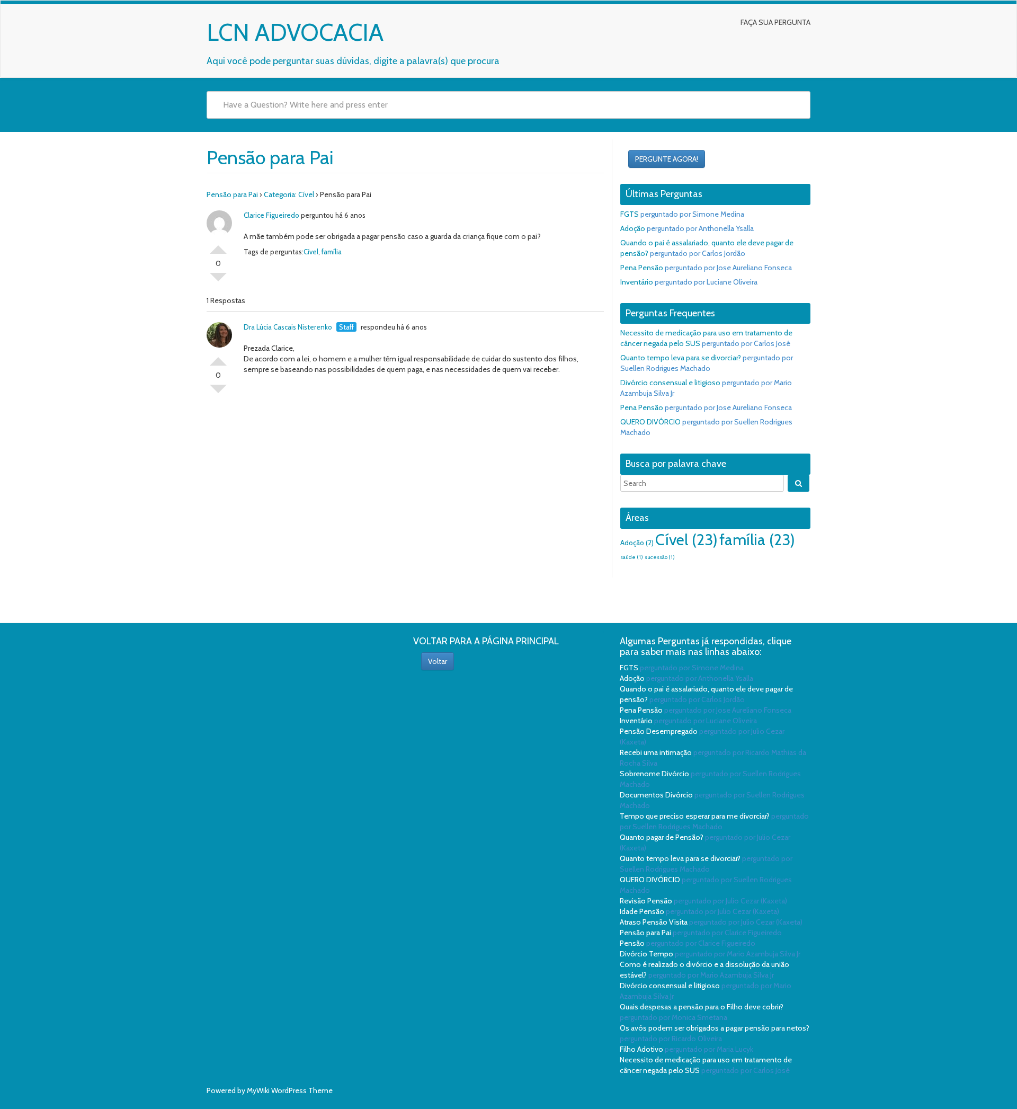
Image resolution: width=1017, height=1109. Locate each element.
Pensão (632, 943)
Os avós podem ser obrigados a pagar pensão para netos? (714, 1028)
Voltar (437, 661)
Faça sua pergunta (775, 22)
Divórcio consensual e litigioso (670, 382)
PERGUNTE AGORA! (666, 159)
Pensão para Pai (232, 194)
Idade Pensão (642, 911)
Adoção (632, 228)
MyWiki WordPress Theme (290, 1090)
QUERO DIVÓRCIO (650, 422)
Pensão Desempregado (659, 731)
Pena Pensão (641, 267)
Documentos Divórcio (656, 795)
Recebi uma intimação (656, 752)
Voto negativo (218, 281)
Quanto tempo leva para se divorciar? (680, 357)
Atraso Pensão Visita (654, 922)
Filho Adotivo (641, 1049)
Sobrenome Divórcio (654, 773)
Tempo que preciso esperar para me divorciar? (695, 816)
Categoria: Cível (289, 194)
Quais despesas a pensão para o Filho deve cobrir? (701, 1007)
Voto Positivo (218, 245)
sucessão (660, 557)
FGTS (629, 214)
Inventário (636, 282)
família (332, 251)
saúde (631, 557)
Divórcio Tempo (646, 954)
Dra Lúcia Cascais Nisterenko (288, 327)
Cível (311, 251)
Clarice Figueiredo (271, 215)
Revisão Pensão (646, 901)
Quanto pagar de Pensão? (661, 837)
